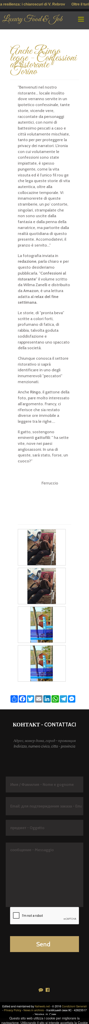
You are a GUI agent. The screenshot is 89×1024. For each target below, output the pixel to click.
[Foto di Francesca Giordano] (41, 547)
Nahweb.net (42, 1006)
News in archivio (34, 1010)
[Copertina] (41, 624)
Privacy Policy (12, 1010)
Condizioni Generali (74, 1006)
